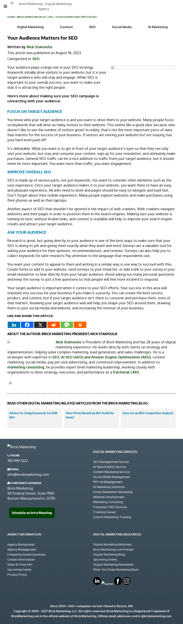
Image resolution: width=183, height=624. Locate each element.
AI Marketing (158, 27)
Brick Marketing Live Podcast (113, 549)
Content (66, 27)
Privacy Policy (17, 574)
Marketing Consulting (108, 502)
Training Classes (104, 512)
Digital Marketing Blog (109, 554)
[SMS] (67, 325)
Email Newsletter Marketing (112, 492)
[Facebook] (27, 325)
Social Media (122, 27)
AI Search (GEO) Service (109, 467)
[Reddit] (53, 325)
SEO (50, 16)
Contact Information (21, 559)
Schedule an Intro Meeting (32, 513)
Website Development (108, 497)
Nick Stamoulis (39, 46)
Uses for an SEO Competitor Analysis (148, 413)
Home (10, 16)
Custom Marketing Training (112, 517)
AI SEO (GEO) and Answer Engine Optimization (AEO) (106, 357)
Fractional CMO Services (110, 507)
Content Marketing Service (111, 472)
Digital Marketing (30, 27)
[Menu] (5, 6)
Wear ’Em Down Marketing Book (115, 569)
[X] (40, 325)
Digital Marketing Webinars (112, 544)
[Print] (80, 325)
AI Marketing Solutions (109, 487)
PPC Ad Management (107, 482)
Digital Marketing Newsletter (113, 564)
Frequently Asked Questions (26, 554)
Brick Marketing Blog (31, 16)
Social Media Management (111, 477)
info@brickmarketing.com (28, 474)
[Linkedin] (14, 325)
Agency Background (20, 544)
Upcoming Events (19, 569)
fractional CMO (126, 372)
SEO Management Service (111, 462)
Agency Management (21, 549)
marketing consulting (25, 367)
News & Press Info (19, 564)
